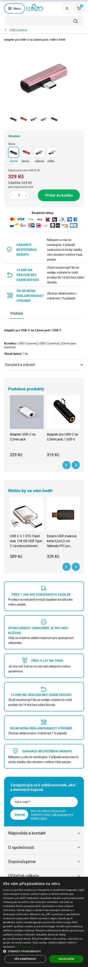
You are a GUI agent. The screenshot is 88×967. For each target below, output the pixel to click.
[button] (44, 951)
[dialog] (44, 922)
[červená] (26, 152)
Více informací (24, 946)
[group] (27, 428)
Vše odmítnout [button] (25, 959)
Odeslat (19, 814)
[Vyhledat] (75, 21)
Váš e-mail (22, 802)
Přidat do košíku (59, 195)
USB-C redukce (18, 29)
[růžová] (39, 152)
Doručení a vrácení (20, 365)
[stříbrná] (52, 152)
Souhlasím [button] (66, 959)
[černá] (13, 152)
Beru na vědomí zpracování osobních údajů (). (52, 814)
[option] (13, 119)
